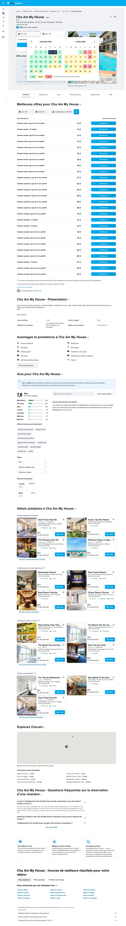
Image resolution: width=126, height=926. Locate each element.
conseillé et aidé (23, 447)
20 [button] (60, 62)
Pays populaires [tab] (24, 880)
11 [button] (50, 57)
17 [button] (45, 62)
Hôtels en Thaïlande (90, 898)
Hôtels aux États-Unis (57, 892)
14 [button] (31, 62)
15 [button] (36, 62)
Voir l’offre (60, 534)
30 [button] (41, 71)
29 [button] (36, 71)
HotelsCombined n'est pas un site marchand (33, 913)
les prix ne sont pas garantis (66, 907)
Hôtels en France (23, 892)
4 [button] (50, 52)
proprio (30, 451)
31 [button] (90, 71)
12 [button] (55, 57)
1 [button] (36, 52)
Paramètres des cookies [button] (24, 287)
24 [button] (45, 66)
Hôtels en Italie (55, 898)
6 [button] (59, 52)
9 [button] (40, 57)
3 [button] (45, 52)
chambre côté (42, 442)
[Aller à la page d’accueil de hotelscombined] (14, 3)
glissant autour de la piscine (26, 442)
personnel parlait (35, 447)
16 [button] (41, 62)
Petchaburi (53, 11)
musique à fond (40, 429)
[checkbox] (27, 485)
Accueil (18, 11)
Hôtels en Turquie (89, 890)
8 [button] (36, 57)
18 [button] (50, 62)
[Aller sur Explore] (3, 26)
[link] (32, 559)
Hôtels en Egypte (89, 892)
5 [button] (55, 52)
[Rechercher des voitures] (3, 17)
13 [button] (60, 57)
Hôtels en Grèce (88, 895)
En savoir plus (96, 280)
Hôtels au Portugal (23, 895)
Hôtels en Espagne (23, 898)
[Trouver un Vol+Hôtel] (3, 22)
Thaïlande (25, 11)
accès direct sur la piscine (26, 438)
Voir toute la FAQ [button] (51, 827)
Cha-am (64, 11)
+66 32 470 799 (21, 24)
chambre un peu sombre (25, 429)
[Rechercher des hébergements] (3, 13)
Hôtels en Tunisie (56, 890)
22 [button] (36, 66)
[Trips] (3, 31)
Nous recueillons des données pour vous (32, 917)
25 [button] (50, 66)
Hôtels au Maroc (22, 890)
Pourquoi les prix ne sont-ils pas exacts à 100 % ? (35, 920)
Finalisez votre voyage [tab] (56, 880)
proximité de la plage (24, 434)
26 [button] (55, 66)
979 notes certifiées (31, 27)
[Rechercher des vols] (3, 9)
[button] (3, 3)
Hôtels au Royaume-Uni (58, 895)
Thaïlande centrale (39, 11)
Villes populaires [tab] (39, 880)
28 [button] (31, 71)
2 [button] (40, 52)
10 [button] (45, 57)
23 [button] (41, 66)
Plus (18, 309)
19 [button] (55, 62)
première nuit (22, 451)
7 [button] (31, 57)
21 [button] (31, 66)
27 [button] (60, 66)
